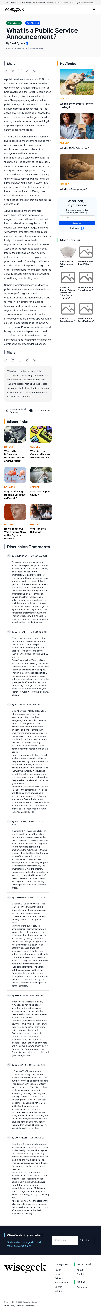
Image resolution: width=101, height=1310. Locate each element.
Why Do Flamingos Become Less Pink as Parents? (15, 494)
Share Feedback (42, 410)
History (8, 446)
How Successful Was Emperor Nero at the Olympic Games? (15, 533)
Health (34, 524)
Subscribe (77, 223)
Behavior (9, 487)
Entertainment (61, 1282)
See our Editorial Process (18, 410)
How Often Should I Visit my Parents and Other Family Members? (67, 292)
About (80, 1269)
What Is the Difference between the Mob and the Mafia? (14, 455)
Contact (81, 1274)
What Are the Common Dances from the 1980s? (40, 454)
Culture (35, 446)
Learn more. (90, 3)
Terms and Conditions (25, 1306)
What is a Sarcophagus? (73, 188)
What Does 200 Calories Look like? (67, 264)
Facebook (82, 1287)
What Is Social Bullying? (38, 530)
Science (35, 487)
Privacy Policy (9, 1306)
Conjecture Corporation (32, 1302)
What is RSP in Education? (75, 148)
